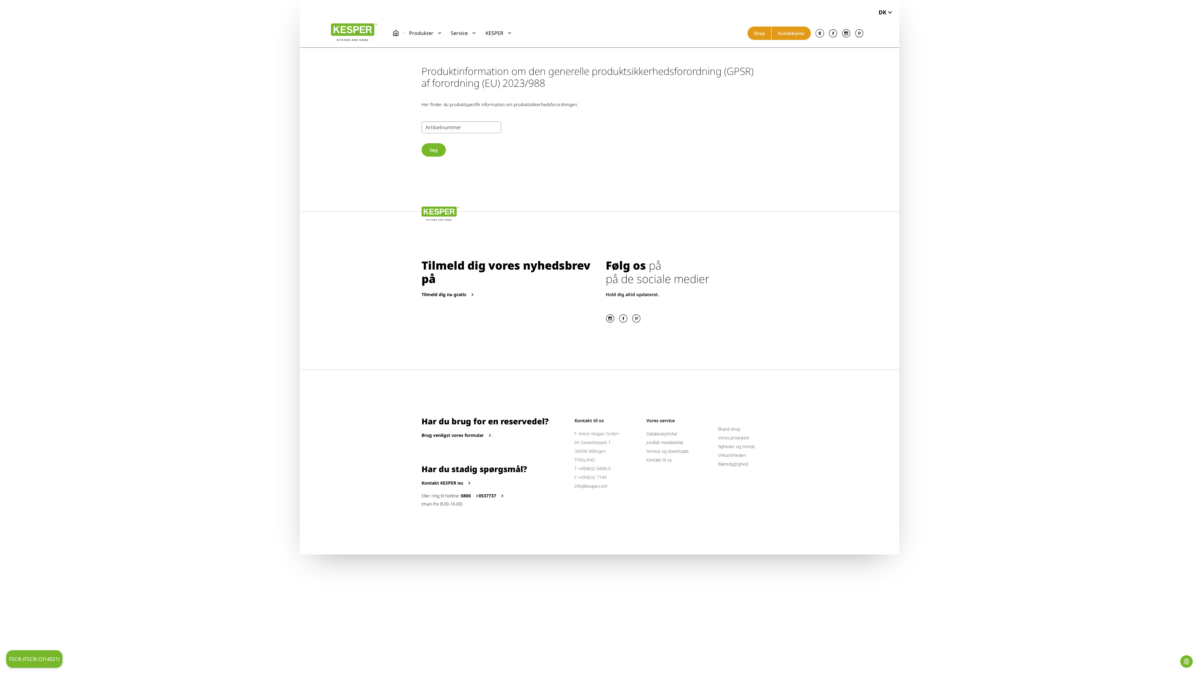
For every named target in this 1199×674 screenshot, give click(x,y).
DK (882, 12)
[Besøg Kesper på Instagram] (846, 33)
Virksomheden (732, 455)
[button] (425, 33)
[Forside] (396, 33)
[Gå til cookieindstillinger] (1186, 661)
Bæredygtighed (733, 464)
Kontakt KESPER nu (442, 483)
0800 (466, 496)
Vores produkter (734, 438)
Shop (759, 33)
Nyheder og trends (736, 446)
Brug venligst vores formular (453, 435)
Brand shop (729, 429)
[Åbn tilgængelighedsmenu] (820, 33)
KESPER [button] (494, 33)
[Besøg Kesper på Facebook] (833, 33)
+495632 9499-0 (594, 468)
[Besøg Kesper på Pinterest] (859, 33)
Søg (434, 150)
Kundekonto (791, 33)
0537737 (487, 496)
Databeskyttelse (661, 434)
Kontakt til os (659, 460)
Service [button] (459, 33)
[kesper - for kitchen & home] (354, 32)
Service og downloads (667, 451)
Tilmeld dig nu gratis (444, 294)
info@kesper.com (591, 486)
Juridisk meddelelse (664, 442)
